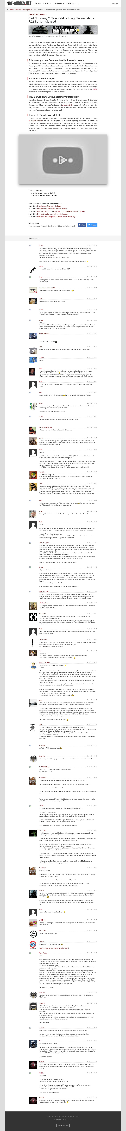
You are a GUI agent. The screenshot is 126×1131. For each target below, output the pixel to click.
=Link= (41, 724)
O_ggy (41, 245)
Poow (40, 483)
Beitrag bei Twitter (35, 121)
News (12, 10)
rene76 (41, 438)
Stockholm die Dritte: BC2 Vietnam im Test (52, 209)
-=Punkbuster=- (43, 603)
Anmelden (115, 4)
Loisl (40, 368)
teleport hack (70, 226)
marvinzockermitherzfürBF (47, 288)
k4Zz (40, 392)
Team (77, 1116)
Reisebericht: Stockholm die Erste (49, 206)
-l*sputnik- (42, 472)
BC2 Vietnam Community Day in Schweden (52, 214)
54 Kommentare (62, 36)
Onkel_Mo (42, 756)
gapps (41, 266)
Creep (41, 403)
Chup (40, 277)
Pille (40, 651)
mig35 (41, 299)
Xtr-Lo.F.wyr (42, 830)
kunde (41, 511)
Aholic (40, 700)
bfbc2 (44, 226)
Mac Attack (42, 614)
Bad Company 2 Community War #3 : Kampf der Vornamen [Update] (61, 211)
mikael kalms (51, 226)
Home (38, 4)
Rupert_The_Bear (44, 662)
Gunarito (41, 890)
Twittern (93, 225)
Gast (40, 381)
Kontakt (64, 1116)
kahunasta (42, 745)
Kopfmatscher (43, 640)
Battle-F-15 (42, 931)
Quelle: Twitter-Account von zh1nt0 (44, 196)
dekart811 (42, 1003)
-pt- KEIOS (42, 920)
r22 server (61, 226)
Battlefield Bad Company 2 (23, 10)
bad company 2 (35, 226)
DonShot (41, 1061)
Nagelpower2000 (44, 333)
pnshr (40, 347)
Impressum (71, 1116)
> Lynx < (41, 357)
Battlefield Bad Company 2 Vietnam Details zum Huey (56, 216)
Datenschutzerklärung (53, 1116)
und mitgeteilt (67, 105)
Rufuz (40, 1041)
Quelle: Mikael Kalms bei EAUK (43, 193)
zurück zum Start (63, 1125)
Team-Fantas (43, 953)
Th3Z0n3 (41, 806)
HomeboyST (42, 778)
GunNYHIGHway (44, 767)
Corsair (41, 309)
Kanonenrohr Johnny (45, 427)
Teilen (82, 225)
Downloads (58, 4)
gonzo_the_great (44, 543)
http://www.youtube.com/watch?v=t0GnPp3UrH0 (54, 948)
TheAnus (41, 942)
